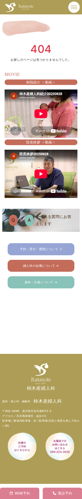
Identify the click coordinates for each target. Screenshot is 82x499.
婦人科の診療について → (41, 266)
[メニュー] (74, 7)
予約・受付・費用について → (41, 249)
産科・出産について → (41, 282)
